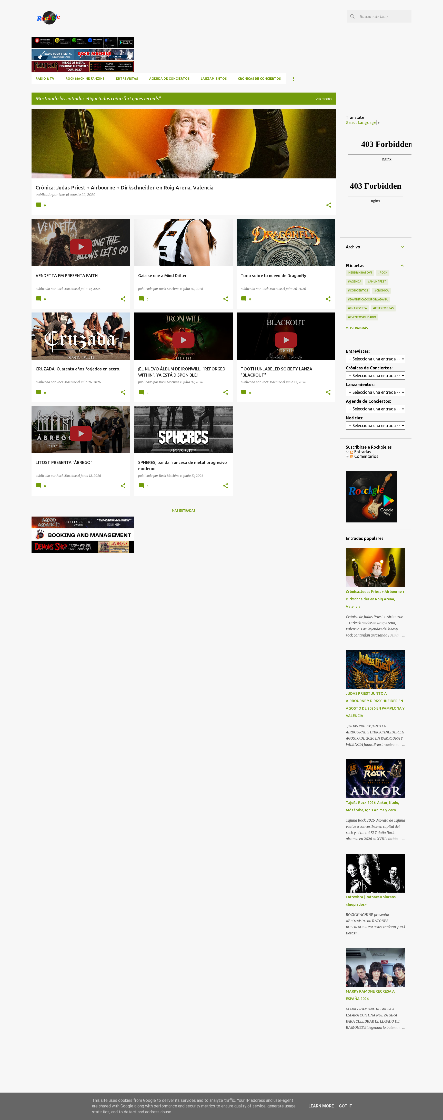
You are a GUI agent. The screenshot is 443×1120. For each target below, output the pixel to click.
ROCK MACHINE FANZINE (85, 78)
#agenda (354, 281)
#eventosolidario (362, 317)
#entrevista (357, 308)
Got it (345, 1106)
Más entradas (183, 510)
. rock (382, 272)
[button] (329, 205)
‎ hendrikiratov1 (360, 272)
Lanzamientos (214, 78)
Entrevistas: (358, 351)
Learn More (321, 1106)
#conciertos (358, 290)
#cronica (381, 290)
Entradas (362, 451)
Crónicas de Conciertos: (369, 368)
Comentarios (365, 456)
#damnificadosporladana (368, 299)
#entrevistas (383, 308)
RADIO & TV (45, 78)
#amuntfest (376, 281)
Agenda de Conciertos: (368, 401)
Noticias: (354, 418)
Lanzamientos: (360, 384)
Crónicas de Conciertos (259, 78)
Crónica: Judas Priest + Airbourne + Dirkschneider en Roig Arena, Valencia (375, 599)
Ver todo (324, 99)
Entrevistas (127, 78)
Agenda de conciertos (169, 78)
